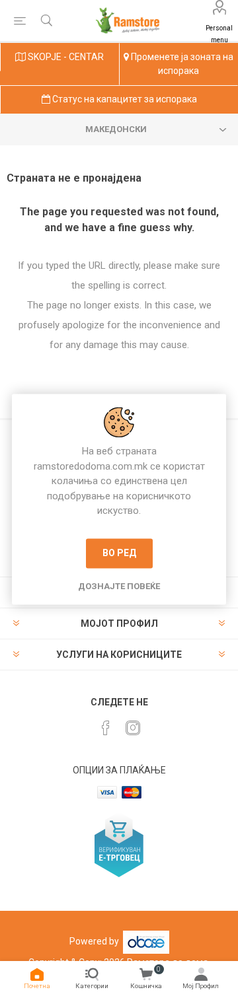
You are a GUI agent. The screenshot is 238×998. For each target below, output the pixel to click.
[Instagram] (132, 727)
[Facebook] (105, 727)
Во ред (119, 553)
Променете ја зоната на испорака (181, 64)
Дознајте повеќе (119, 586)
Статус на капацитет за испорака (123, 99)
